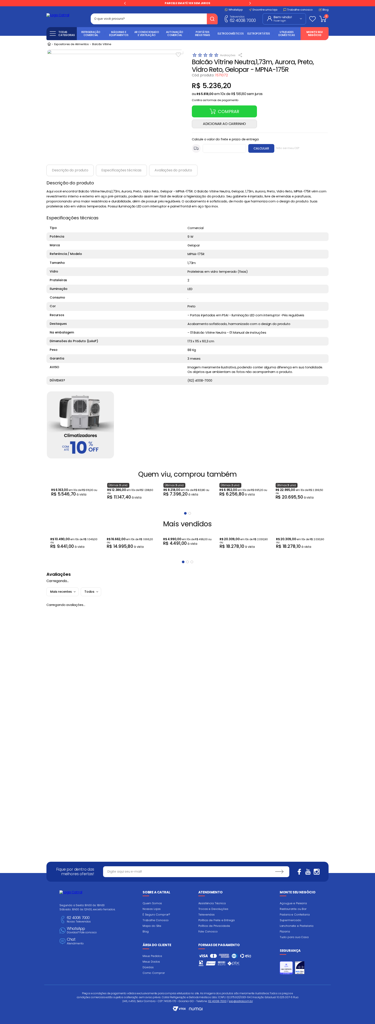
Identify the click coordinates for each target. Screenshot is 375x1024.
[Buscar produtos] (212, 18)
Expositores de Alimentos (71, 44)
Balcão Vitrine (101, 44)
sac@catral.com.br (241, 1001)
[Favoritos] (312, 19)
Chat (75, 941)
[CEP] (219, 148)
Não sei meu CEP (287, 148)
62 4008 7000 (243, 19)
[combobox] (154, 18)
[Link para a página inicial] (49, 44)
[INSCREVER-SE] (279, 871)
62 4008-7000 (217, 1001)
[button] (215, 99)
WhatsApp (82, 930)
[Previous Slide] (125, 3)
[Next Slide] (250, 3)
